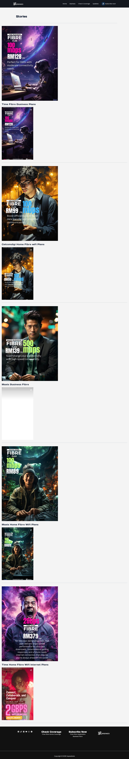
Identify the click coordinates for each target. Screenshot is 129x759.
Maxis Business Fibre (15, 384)
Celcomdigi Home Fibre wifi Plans (23, 244)
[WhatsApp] (29, 731)
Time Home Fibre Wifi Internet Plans (25, 664)
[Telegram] (31, 731)
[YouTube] (26, 731)
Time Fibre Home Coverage (51, 734)
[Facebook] (18, 731)
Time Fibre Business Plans (19, 104)
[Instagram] (23, 731)
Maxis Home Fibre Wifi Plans (20, 524)
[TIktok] (21, 731)
